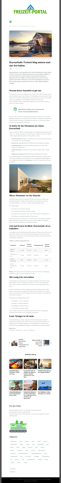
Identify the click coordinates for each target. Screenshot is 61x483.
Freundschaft (14, 444)
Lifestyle (33, 450)
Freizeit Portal (20, 479)
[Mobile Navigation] (10, 22)
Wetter (12, 462)
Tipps (23, 459)
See (11, 459)
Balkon (27, 441)
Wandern (40, 459)
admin (10, 68)
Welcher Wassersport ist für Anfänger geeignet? (44, 371)
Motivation (13, 453)
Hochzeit (30, 447)
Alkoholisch (13, 441)
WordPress (35, 481)
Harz (47, 444)
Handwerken (40, 444)
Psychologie (28, 456)
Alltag (20, 441)
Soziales (17, 459)
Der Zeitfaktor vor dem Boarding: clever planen (44, 392)
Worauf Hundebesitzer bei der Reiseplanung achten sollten (15, 393)
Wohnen (25, 462)
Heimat (12, 447)
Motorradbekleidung (36, 453)
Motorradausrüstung (23, 453)
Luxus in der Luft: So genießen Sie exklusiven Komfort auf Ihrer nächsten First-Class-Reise (30, 374)
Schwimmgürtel (45, 456)
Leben (26, 450)
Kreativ (12, 450)
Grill (33, 444)
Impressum (12, 471)
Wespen (46, 459)
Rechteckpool (29, 160)
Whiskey (19, 462)
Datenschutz (13, 468)
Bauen (33, 441)
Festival (45, 441)
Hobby (23, 447)
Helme (18, 447)
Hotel (36, 447)
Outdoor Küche (14, 456)
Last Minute (20, 450)
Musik (45, 453)
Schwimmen (36, 456)
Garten (21, 444)
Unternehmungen (31, 459)
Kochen (42, 447)
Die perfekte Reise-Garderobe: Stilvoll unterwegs (14, 372)
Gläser (27, 444)
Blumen (39, 441)
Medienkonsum (41, 450)
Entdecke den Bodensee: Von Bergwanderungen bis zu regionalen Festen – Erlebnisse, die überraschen (30, 395)
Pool (21, 456)
